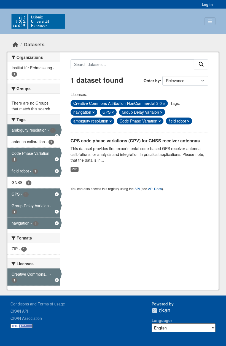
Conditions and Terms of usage (37, 304)
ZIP (74, 169)
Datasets (34, 44)
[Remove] (164, 103)
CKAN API (19, 311)
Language (161, 320)
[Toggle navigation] (210, 21)
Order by (152, 80)
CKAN (161, 310)
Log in (207, 4)
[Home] (15, 44)
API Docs (155, 188)
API (137, 188)
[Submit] (201, 64)
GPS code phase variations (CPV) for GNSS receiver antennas (135, 140)
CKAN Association (26, 318)
